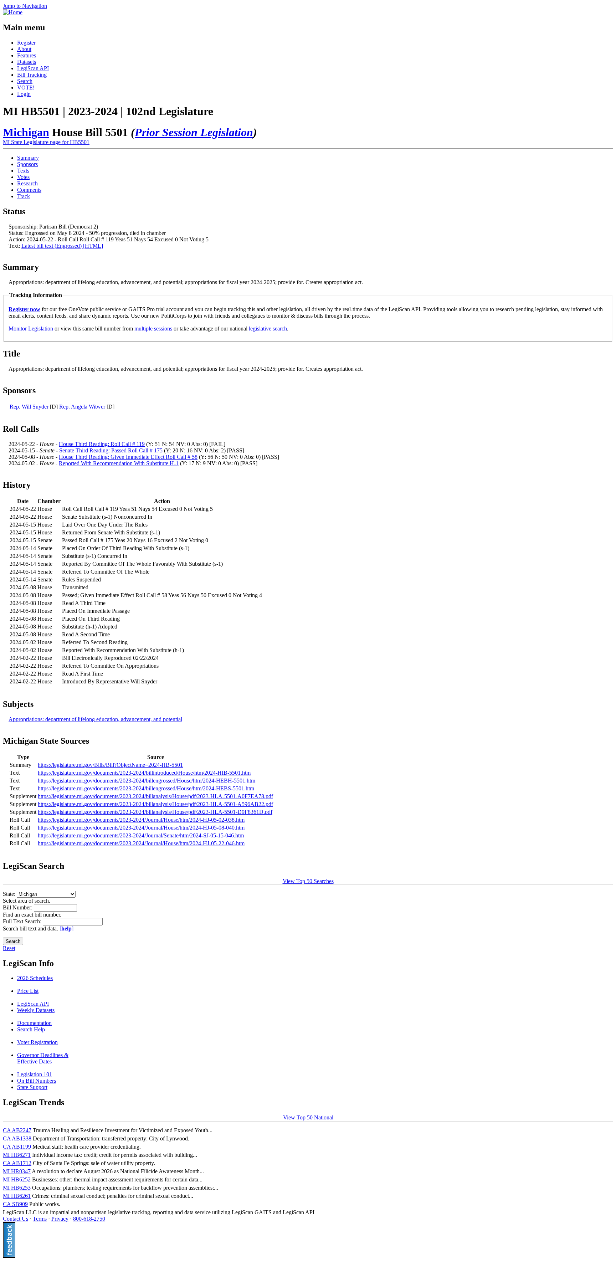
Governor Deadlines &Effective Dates (42, 1058)
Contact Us (15, 1219)
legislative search (268, 328)
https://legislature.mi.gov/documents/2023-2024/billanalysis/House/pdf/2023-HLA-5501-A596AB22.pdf (155, 804)
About (24, 49)
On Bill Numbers (36, 1081)
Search (24, 81)
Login (24, 94)
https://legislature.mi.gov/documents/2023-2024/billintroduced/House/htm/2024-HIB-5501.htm (144, 773)
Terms (40, 1219)
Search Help (31, 1029)
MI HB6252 (17, 1179)
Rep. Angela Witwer (82, 407)
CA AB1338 (17, 1138)
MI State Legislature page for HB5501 (46, 142)
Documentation (34, 1023)
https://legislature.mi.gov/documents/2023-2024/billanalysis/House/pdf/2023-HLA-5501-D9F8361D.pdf (155, 812)
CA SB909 (15, 1204)
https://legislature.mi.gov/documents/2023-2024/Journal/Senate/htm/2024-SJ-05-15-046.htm (141, 835)
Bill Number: (18, 907)
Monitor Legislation (31, 328)
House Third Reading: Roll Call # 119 (102, 444)
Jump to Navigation (25, 6)
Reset (9, 948)
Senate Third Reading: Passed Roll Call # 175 (111, 450)
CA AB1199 (17, 1147)
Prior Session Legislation (194, 132)
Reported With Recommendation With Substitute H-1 (119, 463)
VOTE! (26, 87)
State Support (32, 1087)
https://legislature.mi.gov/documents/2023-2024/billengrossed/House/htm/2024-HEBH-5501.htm (146, 781)
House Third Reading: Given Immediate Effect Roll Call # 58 (128, 457)
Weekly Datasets (36, 1010)
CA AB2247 (17, 1130)
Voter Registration (37, 1042)
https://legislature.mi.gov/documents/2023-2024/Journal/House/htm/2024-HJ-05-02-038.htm (141, 820)
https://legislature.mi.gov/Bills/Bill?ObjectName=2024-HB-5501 (110, 765)
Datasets (26, 62)
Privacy (59, 1219)
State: (10, 894)
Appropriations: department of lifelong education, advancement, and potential (95, 719)
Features (26, 55)
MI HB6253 (17, 1188)
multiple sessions (153, 328)
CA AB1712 (17, 1163)
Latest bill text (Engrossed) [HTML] (62, 246)
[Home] (12, 12)
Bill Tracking (32, 75)
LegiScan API (33, 68)
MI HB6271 (17, 1155)
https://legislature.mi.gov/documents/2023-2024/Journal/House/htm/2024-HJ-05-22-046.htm (141, 843)
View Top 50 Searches (308, 881)
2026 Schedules (35, 978)
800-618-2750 (89, 1219)
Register (26, 43)
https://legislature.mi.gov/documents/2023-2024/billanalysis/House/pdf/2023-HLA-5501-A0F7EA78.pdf (155, 796)
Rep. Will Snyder (29, 407)
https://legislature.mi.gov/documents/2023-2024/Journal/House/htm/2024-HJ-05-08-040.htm (141, 828)
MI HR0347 (17, 1171)
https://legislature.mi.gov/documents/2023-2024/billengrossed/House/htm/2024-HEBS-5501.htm (146, 788)
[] (66, 928)
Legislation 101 (34, 1074)
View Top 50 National (308, 1117)
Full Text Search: (23, 921)
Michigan (26, 132)
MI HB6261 (17, 1196)
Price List (27, 991)
